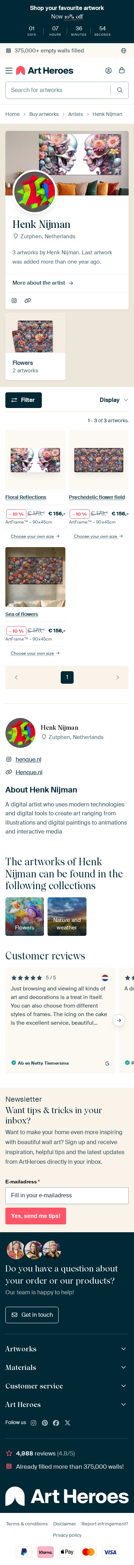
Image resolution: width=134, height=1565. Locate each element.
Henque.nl (28, 301)
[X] (67, 1423)
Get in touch (37, 1315)
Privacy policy (67, 1535)
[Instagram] (34, 1423)
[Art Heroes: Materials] (124, 1367)
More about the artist (39, 282)
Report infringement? (104, 1524)
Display (110, 400)
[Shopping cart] (122, 70)
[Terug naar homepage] (44, 70)
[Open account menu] (108, 70)
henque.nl (15, 301)
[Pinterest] (45, 1423)
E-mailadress (22, 1181)
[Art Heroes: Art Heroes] (124, 1404)
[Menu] (9, 70)
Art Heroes (23, 1404)
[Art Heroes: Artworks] (124, 1349)
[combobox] (58, 90)
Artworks (20, 1349)
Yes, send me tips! (35, 1216)
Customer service (34, 1386)
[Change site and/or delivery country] (124, 51)
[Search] (120, 90)
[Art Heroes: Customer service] (124, 1386)
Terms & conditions (27, 1524)
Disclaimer (64, 1524)
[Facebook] (56, 1423)
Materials (20, 1367)
